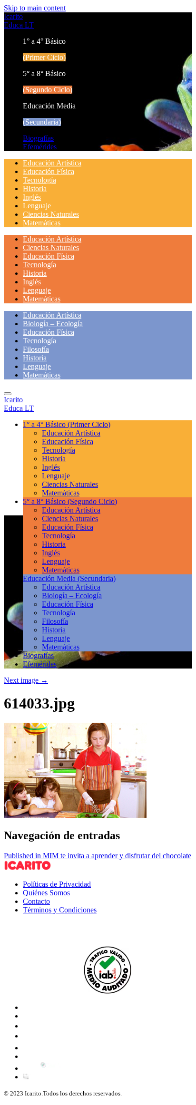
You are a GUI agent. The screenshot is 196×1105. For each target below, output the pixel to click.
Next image (26, 680)
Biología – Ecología (53, 324)
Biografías (38, 138)
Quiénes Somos (46, 893)
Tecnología (39, 180)
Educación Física (48, 171)
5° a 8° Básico (70, 501)
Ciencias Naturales (51, 214)
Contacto (36, 901)
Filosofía (36, 349)
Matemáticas (41, 223)
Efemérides (40, 147)
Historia (35, 188)
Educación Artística (52, 163)
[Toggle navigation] (7, 393)
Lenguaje (37, 206)
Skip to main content (35, 8)
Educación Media (69, 578)
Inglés (32, 197)
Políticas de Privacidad (57, 884)
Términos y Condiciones (60, 910)
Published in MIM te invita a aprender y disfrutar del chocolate (97, 856)
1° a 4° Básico (66, 424)
